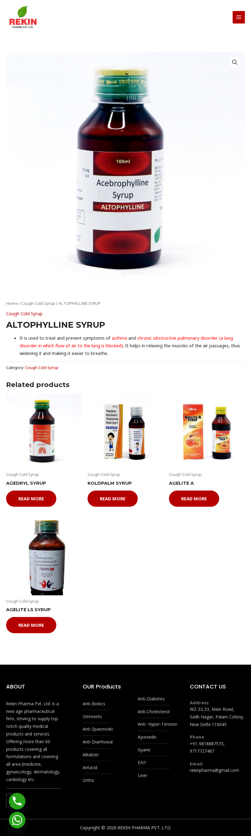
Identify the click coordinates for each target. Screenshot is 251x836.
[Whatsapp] (17, 820)
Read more (31, 498)
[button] (234, 62)
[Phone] (17, 801)
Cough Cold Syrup (38, 303)
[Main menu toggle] (239, 17)
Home (12, 303)
